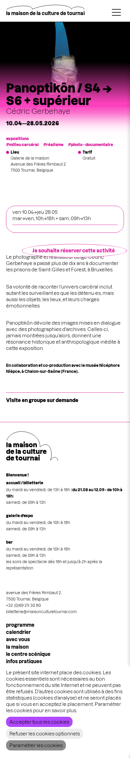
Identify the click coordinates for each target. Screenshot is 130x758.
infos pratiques (24, 661)
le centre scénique (28, 654)
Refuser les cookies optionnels (44, 733)
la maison (17, 647)
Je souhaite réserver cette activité (73, 250)
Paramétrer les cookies (36, 745)
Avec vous (18, 639)
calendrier (18, 632)
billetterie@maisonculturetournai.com (41, 612)
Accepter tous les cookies (39, 722)
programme (20, 625)
